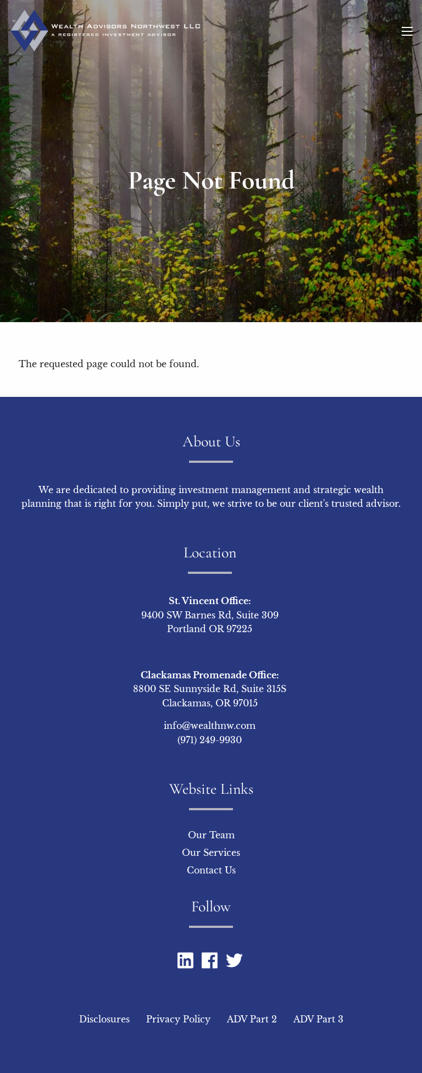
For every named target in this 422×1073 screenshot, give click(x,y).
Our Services (211, 852)
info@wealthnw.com (210, 725)
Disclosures (104, 1019)
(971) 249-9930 (209, 739)
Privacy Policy (178, 1019)
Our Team (211, 834)
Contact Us (211, 870)
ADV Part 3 (318, 1019)
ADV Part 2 (252, 1019)
